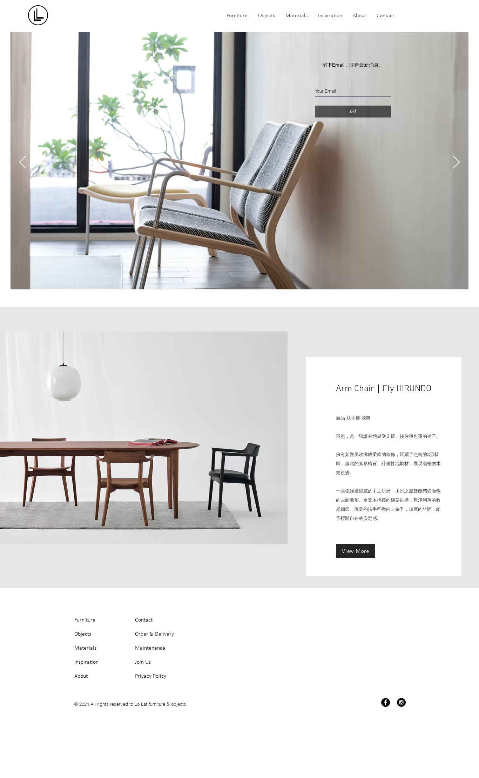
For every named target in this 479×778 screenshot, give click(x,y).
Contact (144, 620)
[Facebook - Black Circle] (385, 702)
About (81, 676)
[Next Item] (456, 162)
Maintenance (150, 648)
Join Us (143, 662)
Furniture (84, 620)
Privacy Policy (150, 676)
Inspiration (86, 662)
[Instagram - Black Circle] (401, 702)
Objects (82, 634)
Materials (85, 648)
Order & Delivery (154, 634)
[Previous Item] (23, 162)
